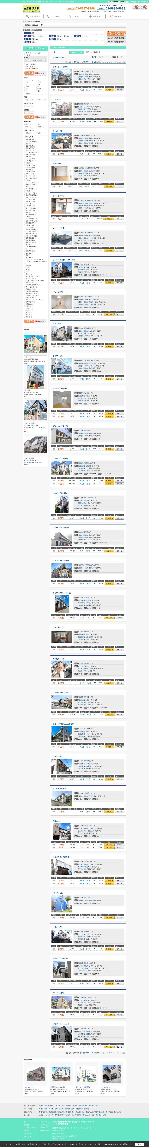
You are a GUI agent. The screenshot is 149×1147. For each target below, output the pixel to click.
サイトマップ (28, 1133)
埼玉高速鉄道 (82, 702)
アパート (28, 53)
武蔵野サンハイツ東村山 (58, 1087)
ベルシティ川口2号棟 (61, 692)
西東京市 (85, 728)
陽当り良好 (30, 146)
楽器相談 (29, 144)
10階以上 (29, 308)
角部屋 (29, 317)
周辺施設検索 (45, 1130)
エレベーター (31, 212)
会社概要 (26, 1125)
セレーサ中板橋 (29, 458)
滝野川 (72, 1109)
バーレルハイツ (30, 1087)
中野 (85, 671)
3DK (27, 89)
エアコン (29, 253)
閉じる (139, 1144)
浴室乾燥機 (30, 240)
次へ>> (119, 62)
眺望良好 (29, 169)
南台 (46, 1109)
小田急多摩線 (82, 79)
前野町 (67, 1109)
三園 (87, 1029)
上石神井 (89, 468)
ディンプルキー (32, 287)
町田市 (84, 71)
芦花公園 (86, 501)
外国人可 (29, 180)
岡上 (93, 565)
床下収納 (29, 257)
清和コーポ (57, 821)
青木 (87, 697)
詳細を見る (109, 90)
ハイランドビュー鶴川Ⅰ (62, 560)
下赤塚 (88, 109)
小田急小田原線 (83, 74)
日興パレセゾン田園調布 (83, 1087)
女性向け (29, 191)
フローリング (31, 197)
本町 (87, 663)
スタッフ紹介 (45, 1122)
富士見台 (89, 761)
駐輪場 (29, 216)
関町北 (88, 463)
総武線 (119, 1112)
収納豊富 (29, 265)
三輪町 (88, 430)
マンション (37, 53)
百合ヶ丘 (92, 205)
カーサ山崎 (57, 163)
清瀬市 (84, 264)
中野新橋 (92, 668)
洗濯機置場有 (31, 223)
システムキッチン (32, 231)
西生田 (94, 200)
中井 (71, 1115)
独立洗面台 (30, 251)
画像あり (28, 133)
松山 (87, 264)
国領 (85, 333)
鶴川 (87, 71)
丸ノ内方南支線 (83, 668)
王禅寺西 (95, 360)
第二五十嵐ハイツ (59, 789)
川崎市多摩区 (88, 168)
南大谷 (88, 793)
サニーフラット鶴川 (60, 67)
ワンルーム (29, 80)
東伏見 (88, 470)
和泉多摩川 (92, 141)
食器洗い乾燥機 (32, 229)
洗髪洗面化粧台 (32, 246)
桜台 (87, 393)
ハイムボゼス (58, 323)
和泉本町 (89, 328)
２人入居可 (30, 159)
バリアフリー (31, 161)
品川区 (96, 1106)
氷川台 (87, 400)
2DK (38, 84)
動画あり (40, 133)
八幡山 (86, 505)
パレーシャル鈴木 (30, 423)
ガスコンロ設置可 (32, 182)
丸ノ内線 (81, 666)
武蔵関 (88, 466)
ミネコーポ (57, 99)
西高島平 (89, 1032)
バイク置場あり (32, 219)
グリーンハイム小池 (60, 426)
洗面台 (29, 244)
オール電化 (30, 210)
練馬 (89, 398)
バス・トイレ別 (32, 236)
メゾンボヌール (105, 1087)
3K (38, 87)
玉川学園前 (92, 796)
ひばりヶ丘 (89, 734)
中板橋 (92, 1115)
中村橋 (88, 768)
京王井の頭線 (82, 503)
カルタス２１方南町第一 (62, 857)
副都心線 (104, 1112)
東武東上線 (81, 107)
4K (26, 91)
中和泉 (88, 135)
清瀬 (87, 267)
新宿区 (75, 1106)
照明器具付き (31, 214)
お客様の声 (44, 1128)
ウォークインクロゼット (34, 259)
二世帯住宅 (30, 171)
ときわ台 (47, 1115)
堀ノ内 (88, 825)
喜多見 (91, 143)
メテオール (28, 357)
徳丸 (87, 104)
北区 (63, 1106)
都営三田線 (81, 934)
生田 (93, 168)
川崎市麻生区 (88, 360)
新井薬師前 (89, 637)
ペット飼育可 (31, 139)
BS (28, 270)
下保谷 (90, 728)
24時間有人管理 (32, 291)
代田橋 (86, 833)
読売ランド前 (93, 173)
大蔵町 (88, 897)
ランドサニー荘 (58, 196)
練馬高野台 (89, 766)
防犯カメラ (30, 289)
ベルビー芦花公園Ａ (60, 493)
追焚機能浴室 (31, 238)
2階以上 (29, 304)
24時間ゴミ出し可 (32, 295)
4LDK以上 (29, 93)
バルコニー (30, 206)
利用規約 (26, 1130)
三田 (93, 297)
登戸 (85, 240)
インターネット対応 (33, 276)
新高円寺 (88, 867)
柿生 (90, 77)
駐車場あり (30, 302)
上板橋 (88, 936)
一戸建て (28, 55)
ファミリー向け (32, 193)
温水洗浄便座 (31, 242)
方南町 (91, 828)
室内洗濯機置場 (32, 195)
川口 (87, 700)
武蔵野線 (81, 272)
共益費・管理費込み (32, 68)
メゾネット (30, 201)
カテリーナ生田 (58, 228)
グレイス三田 (58, 292)
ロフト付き (30, 199)
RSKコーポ (57, 756)
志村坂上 (98, 1115)
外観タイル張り (32, 225)
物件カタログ (28, 1136)
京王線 (80, 333)
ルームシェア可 (32, 184)
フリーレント (31, 174)
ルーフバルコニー (32, 208)
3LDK (39, 89)
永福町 (90, 831)
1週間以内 (41, 126)
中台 (87, 931)
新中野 (87, 666)
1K (38, 80)
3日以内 (28, 126)
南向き (29, 315)
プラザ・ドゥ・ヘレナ (61, 1024)
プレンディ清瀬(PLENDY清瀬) (64, 260)
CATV (28, 272)
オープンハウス (32, 178)
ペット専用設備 (32, 142)
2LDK (27, 87)
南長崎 (61, 1109)
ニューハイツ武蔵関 (60, 458)
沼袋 (87, 639)
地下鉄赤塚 (88, 111)
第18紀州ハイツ (58, 659)
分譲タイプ (30, 165)
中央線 (80, 671)
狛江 (90, 138)
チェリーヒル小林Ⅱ (60, 388)
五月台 (90, 79)
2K (26, 84)
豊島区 (91, 1106)
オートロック (31, 278)
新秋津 (87, 272)
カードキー (30, 176)
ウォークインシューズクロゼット (35, 262)
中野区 (84, 632)
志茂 (81, 1109)
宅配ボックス (31, 282)
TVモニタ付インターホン (35, 280)
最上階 (29, 312)
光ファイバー (31, 274)
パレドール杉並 (58, 993)
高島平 (41, 1109)
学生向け (29, 186)
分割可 (29, 163)
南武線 (80, 175)
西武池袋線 (81, 267)
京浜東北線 (81, 700)
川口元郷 (90, 702)
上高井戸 (89, 498)
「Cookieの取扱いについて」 (111, 1144)
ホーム (26, 1122)
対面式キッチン (32, 234)
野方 (87, 632)
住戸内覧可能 (31, 297)
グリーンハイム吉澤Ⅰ (61, 527)
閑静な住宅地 (31, 148)
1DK (27, 82)
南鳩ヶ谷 (90, 704)
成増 (87, 1036)
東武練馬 (89, 107)
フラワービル (58, 356)
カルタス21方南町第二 (61, 958)
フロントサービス (32, 293)
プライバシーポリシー (31, 1128)
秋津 (87, 269)
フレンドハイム (58, 627)
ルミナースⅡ (58, 927)
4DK (38, 91)
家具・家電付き (32, 221)
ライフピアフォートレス (62, 593)
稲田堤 (86, 175)
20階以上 (29, 310)
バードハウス (58, 893)
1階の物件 (30, 306)
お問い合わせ (45, 1125)
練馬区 (84, 393)
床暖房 (29, 255)
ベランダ (29, 204)
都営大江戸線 (82, 398)
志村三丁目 (89, 934)
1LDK (39, 82)
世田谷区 (69, 1106)
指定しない (29, 124)
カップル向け (31, 189)
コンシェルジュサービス (34, 300)
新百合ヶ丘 (92, 363)
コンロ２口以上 (32, 227)
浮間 (77, 1109)
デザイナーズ (31, 150)
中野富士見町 (93, 968)
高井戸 (90, 503)
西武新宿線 (81, 466)
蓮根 (87, 939)
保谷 (87, 731)
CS (28, 267)
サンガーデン (58, 131)
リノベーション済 (32, 152)
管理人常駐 (30, 167)
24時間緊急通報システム (34, 285)
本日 (39, 124)
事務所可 (29, 156)
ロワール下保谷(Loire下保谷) (63, 724)
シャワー (29, 249)
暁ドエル (27, 390)
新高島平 (89, 1034)
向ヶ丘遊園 (92, 238)
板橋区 (84, 104)
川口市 (84, 697)
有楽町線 (81, 111)
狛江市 (84, 135)
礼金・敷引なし (31, 66)
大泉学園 (89, 736)
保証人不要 (30, 154)
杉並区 (84, 498)
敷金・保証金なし (31, 64)
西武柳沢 (89, 605)
